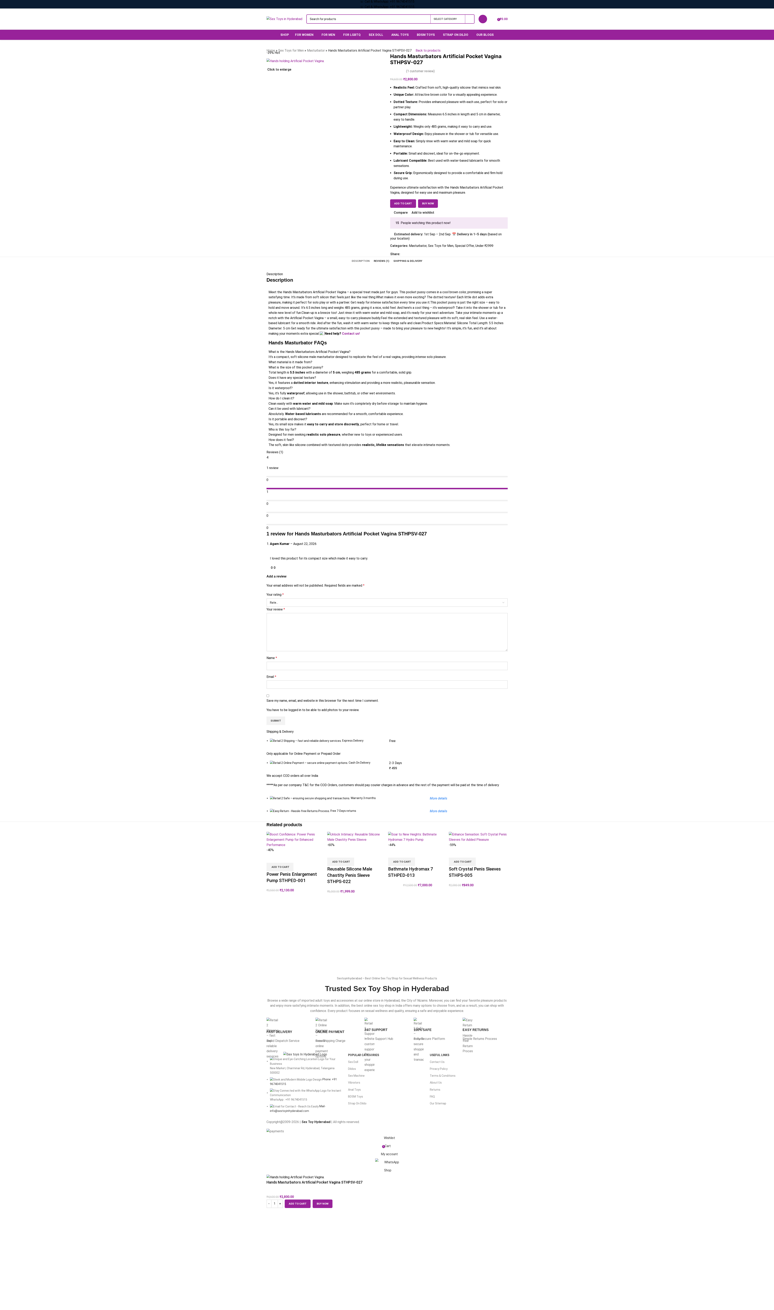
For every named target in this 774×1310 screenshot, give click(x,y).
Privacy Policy (439, 1068)
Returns (435, 1089)
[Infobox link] (288, 1031)
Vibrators (354, 1082)
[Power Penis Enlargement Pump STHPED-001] (295, 839)
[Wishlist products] (492, 19)
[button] (279, 867)
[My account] (483, 19)
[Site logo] (284, 19)
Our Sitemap (438, 1103)
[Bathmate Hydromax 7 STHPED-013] (417, 837)
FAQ (432, 1096)
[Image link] (305, 1054)
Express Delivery (352, 740)
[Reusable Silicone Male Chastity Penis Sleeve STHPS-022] (356, 837)
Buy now (322, 1203)
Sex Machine (356, 1075)
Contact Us (437, 1062)
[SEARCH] (470, 19)
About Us (436, 1082)
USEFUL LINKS (439, 1055)
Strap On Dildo (357, 1103)
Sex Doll (353, 1062)
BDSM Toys (355, 1096)
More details (438, 811)
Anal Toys (354, 1089)
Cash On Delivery (359, 762)
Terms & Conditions (442, 1075)
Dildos (352, 1068)
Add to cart (403, 203)
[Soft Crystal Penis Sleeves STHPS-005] (478, 837)
